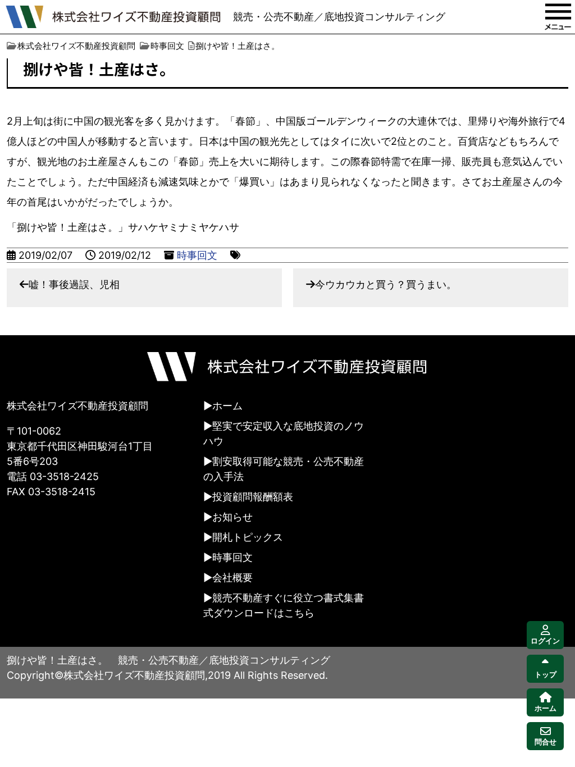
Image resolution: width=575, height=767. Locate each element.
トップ (545, 674)
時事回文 (197, 255)
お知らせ (232, 517)
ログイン (545, 641)
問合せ (545, 742)
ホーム (227, 406)
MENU (558, 17)
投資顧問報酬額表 (252, 497)
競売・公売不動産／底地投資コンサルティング (339, 16)
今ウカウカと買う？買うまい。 (386, 284)
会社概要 (232, 577)
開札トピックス (247, 537)
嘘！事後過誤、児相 (74, 284)
